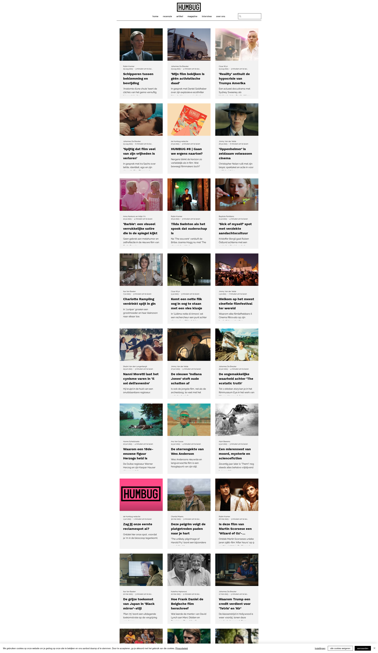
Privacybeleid (181, 648)
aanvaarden (362, 648)
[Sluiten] (374, 648)
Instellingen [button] (320, 648)
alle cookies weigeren (340, 648)
